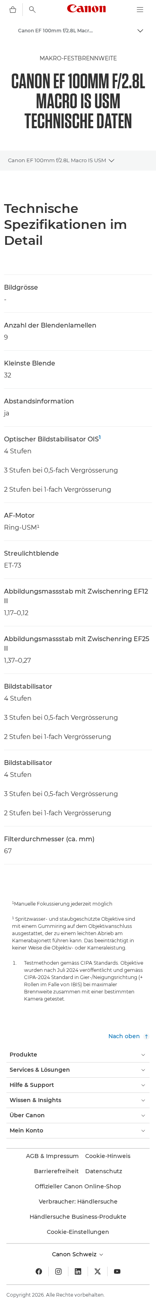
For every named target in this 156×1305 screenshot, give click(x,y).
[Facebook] (39, 1271)
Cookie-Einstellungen (78, 1231)
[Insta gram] (58, 1271)
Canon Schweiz (75, 1254)
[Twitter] (97, 1271)
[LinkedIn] (78, 1271)
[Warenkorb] (12, 9)
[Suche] (32, 9)
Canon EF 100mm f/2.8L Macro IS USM (57, 160)
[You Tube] (117, 1271)
